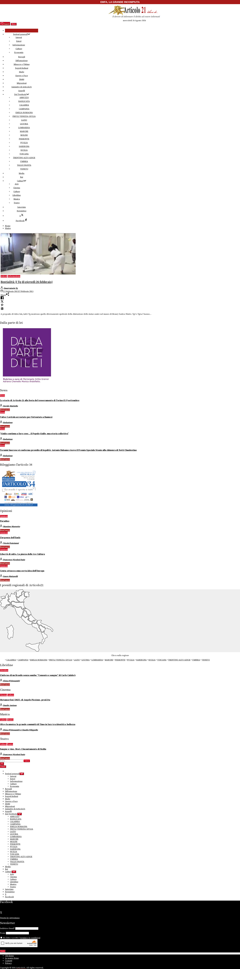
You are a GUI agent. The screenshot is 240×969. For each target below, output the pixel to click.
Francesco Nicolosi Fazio (14, 559)
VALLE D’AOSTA (24, 165)
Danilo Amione (10, 705)
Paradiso (4, 521)
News (2, 395)
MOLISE (24, 135)
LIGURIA (24, 124)
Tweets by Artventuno (10, 918)
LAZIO (24, 120)
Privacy (8, 963)
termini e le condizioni (30, 938)
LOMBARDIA (24, 127)
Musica (17, 199)
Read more (5, 410)
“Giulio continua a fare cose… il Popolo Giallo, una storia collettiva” (34, 433)
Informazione (18, 45)
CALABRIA (24, 105)
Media (21, 173)
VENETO (24, 169)
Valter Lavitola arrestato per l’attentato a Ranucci (26, 417)
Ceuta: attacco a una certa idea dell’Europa (22, 571)
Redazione (7, 422)
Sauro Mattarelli (10, 576)
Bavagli (21, 57)
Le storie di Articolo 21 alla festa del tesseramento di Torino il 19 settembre (39, 400)
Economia (18, 52)
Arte (17, 184)
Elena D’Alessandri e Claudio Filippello (20, 730)
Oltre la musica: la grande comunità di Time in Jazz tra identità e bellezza (37, 724)
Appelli (21, 90)
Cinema (16, 188)
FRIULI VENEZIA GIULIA (24, 116)
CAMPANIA (24, 109)
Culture (19, 48)
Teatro (17, 203)
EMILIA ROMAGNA (24, 112)
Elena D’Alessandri (11, 681)
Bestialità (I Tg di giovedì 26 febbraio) (27, 282)
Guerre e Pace (21, 75)
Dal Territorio (20, 94)
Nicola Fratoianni (11, 543)
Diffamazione (22, 60)
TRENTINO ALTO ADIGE (24, 157)
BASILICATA (24, 101)
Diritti (21, 79)
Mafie (21, 72)
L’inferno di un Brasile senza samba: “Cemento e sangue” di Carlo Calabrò (38, 675)
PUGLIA (24, 142)
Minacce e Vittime (22, 64)
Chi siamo (9, 955)
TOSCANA (24, 154)
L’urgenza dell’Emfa (10, 537)
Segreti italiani (21, 68)
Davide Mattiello (10, 406)
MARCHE (24, 131)
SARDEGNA (24, 146)
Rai (21, 177)
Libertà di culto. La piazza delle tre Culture (22, 554)
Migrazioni (21, 83)
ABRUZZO (24, 97)
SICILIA (24, 150)
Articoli (4, 276)
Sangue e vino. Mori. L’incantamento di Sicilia (23, 749)
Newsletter (21, 211)
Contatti (8, 960)
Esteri (18, 41)
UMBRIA (24, 161)
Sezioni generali (20, 34)
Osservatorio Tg (11, 288)
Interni (19, 37)
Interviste (21, 207)
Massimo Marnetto (11, 526)
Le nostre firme (12, 958)
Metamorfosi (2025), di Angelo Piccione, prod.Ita (25, 700)
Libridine (16, 195)
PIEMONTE (24, 139)
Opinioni (4, 516)
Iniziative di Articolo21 (22, 87)
